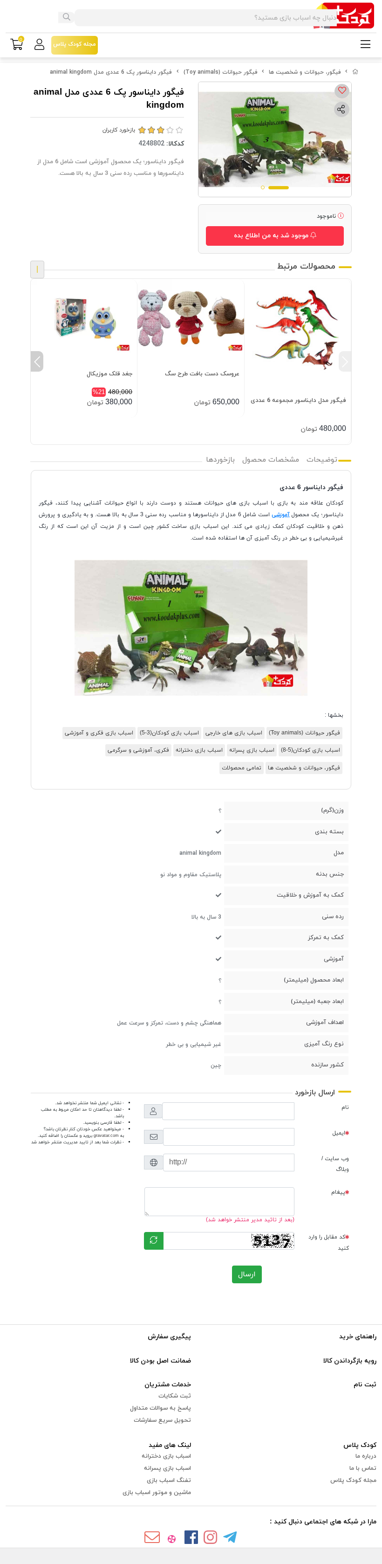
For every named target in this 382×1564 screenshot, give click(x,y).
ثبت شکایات (174, 1396)
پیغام (338, 1192)
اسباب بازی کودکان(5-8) (310, 750)
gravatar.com (106, 1136)
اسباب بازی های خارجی (233, 733)
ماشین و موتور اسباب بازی (157, 1492)
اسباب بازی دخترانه (199, 750)
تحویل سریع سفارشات (162, 1420)
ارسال (247, 1274)
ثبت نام (365, 1384)
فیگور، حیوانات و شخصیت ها (305, 72)
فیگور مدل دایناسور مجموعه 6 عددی (298, 400)
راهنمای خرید (357, 1336)
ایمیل (339, 1133)
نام (345, 1107)
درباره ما (365, 1456)
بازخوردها (220, 460)
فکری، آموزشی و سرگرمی (138, 750)
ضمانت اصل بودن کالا (160, 1360)
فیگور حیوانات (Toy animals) (221, 72)
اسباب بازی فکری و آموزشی (99, 733)
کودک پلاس (359, 1445)
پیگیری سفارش (169, 1336)
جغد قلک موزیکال (109, 374)
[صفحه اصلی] (355, 72)
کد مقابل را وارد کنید (328, 1242)
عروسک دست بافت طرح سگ (202, 374)
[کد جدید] (154, 1241)
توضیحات (322, 460)
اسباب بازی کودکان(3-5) (169, 733)
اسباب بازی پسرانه (251, 750)
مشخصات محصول (270, 460)
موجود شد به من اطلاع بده (272, 235)
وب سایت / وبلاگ (335, 1164)
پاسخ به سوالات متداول (160, 1408)
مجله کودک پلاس (353, 1480)
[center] (66, 17)
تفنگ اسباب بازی (169, 1480)
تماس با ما (362, 1468)
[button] (345, 361)
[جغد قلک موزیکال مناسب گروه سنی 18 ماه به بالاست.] (84, 319)
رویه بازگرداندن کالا (349, 1360)
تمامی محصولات (241, 768)
